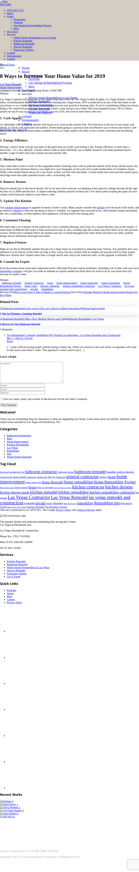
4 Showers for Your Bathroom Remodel (20, 324)
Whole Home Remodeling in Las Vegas (35, 37)
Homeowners (14, 56)
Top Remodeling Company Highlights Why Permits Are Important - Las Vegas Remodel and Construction (64, 335)
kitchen (101, 207)
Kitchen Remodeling (18, 444)
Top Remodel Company (56, 507)
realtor (49, 503)
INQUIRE (5, 4)
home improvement (66, 283)
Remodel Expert (70, 504)
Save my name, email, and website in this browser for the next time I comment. (45, 399)
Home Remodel (52, 482)
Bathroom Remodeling (79, 318)
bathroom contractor (41, 472)
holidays (103, 477)
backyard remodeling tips (12, 472)
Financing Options (23, 49)
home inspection (89, 283)
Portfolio (18, 22)
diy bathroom (59, 477)
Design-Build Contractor (24, 477)
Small (24, 507)
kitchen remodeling (73, 492)
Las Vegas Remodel (10, 84)
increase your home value (40, 111)
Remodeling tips (107, 503)
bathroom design (66, 472)
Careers (11, 59)
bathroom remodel (11, 283)
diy (50, 477)
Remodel (58, 503)
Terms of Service (86, 509)
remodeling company (11, 271)
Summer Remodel (35, 507)
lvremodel (29, 503)
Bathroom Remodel (24, 43)
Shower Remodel (23, 46)
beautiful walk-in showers (120, 472)
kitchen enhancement (16, 207)
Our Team (12, 31)
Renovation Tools (14, 507)
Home (10, 13)
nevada (34, 289)
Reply (10, 341)
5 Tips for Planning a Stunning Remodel (21, 313)
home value (31, 286)
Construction (6, 477)
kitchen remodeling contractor (79, 286)
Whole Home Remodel (19, 456)
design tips (42, 477)
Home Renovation (7, 488)
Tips (9, 453)
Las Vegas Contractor (109, 286)
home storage (21, 487)
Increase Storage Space (63, 488)
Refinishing (13, 450)
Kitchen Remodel (23, 40)
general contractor (34, 283)
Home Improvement (11, 87)
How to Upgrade (45, 487)
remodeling (47, 289)
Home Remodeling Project (115, 482)
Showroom (19, 19)
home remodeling (110, 283)
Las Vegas (98, 318)
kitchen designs (119, 486)
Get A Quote (13, 576)
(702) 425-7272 (15, 10)
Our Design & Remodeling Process (32, 25)
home (50, 283)
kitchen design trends (14, 492)
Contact (11, 52)
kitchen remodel (44, 492)
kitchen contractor (49, 286)
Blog (16, 28)
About (10, 16)
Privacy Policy (64, 509)
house (32, 487)
